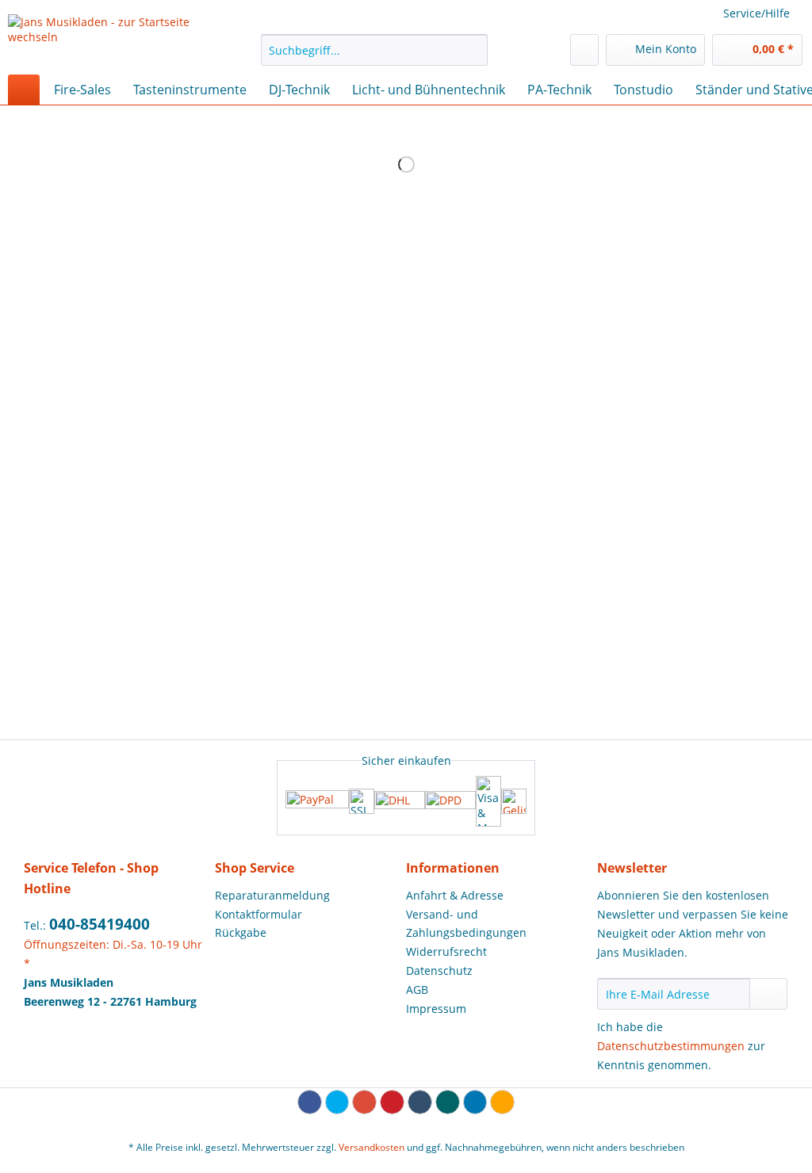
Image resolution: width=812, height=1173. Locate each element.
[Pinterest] (392, 1102)
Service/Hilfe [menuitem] (756, 13)
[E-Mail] (502, 1102)
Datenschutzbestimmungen (671, 1045)
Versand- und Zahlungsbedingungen (466, 924)
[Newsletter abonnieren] (768, 994)
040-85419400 (99, 924)
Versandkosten (371, 1147)
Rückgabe (240, 932)
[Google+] (364, 1102)
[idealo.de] (514, 801)
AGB (417, 989)
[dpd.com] (450, 801)
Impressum (436, 1008)
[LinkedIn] (475, 1102)
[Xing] (447, 1102)
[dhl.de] (399, 801)
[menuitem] (374, 57)
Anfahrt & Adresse (455, 895)
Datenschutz (439, 970)
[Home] (24, 90)
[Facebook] (309, 1102)
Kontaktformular (258, 914)
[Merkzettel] (584, 50)
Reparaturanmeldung (272, 895)
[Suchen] (473, 50)
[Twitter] (337, 1102)
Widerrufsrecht (446, 951)
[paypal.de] (317, 801)
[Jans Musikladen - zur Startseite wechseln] (104, 40)
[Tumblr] (419, 1102)
